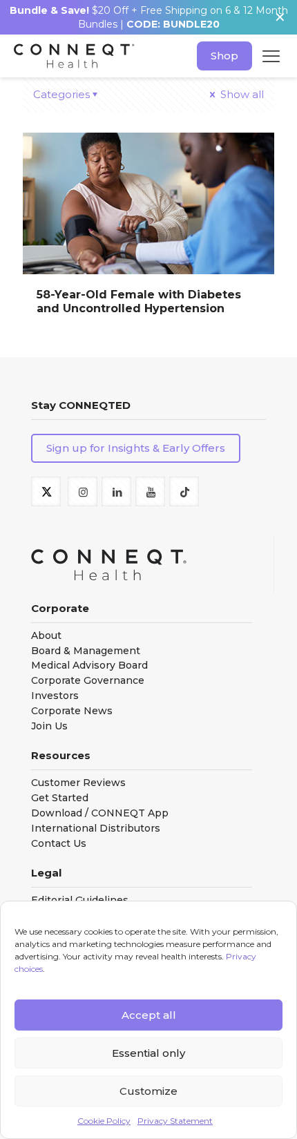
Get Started (59, 798)
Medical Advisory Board (89, 665)
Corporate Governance (87, 681)
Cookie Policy (104, 1121)
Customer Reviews (78, 783)
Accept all (149, 1015)
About (46, 636)
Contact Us (58, 844)
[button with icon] (46, 491)
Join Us (49, 726)
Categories (61, 94)
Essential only (148, 1053)
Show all (241, 94)
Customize (148, 1091)
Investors (55, 696)
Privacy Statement (175, 1121)
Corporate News (72, 711)
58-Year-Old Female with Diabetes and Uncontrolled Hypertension (139, 301)
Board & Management (85, 651)
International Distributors (95, 828)
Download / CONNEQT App (100, 813)
